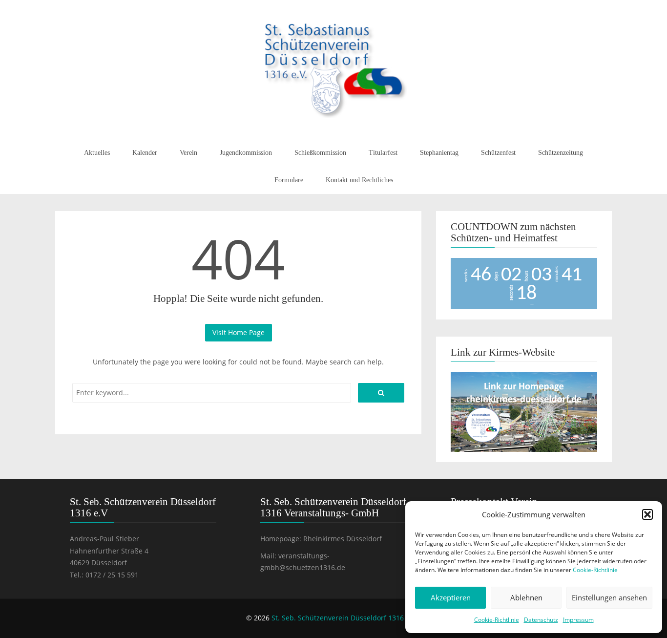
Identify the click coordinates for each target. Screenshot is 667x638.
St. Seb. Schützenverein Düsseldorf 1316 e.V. (344, 617)
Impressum (578, 620)
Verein (188, 152)
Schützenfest (498, 152)
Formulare (288, 180)
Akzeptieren (451, 597)
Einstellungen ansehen (609, 597)
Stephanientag (439, 152)
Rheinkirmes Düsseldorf (342, 538)
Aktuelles (97, 152)
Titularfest (383, 152)
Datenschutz (541, 620)
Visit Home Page (238, 332)
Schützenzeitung (560, 152)
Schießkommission (320, 152)
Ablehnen (526, 597)
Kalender (144, 152)
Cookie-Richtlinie (595, 570)
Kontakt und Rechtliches (359, 180)
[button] (647, 514)
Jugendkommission (246, 152)
